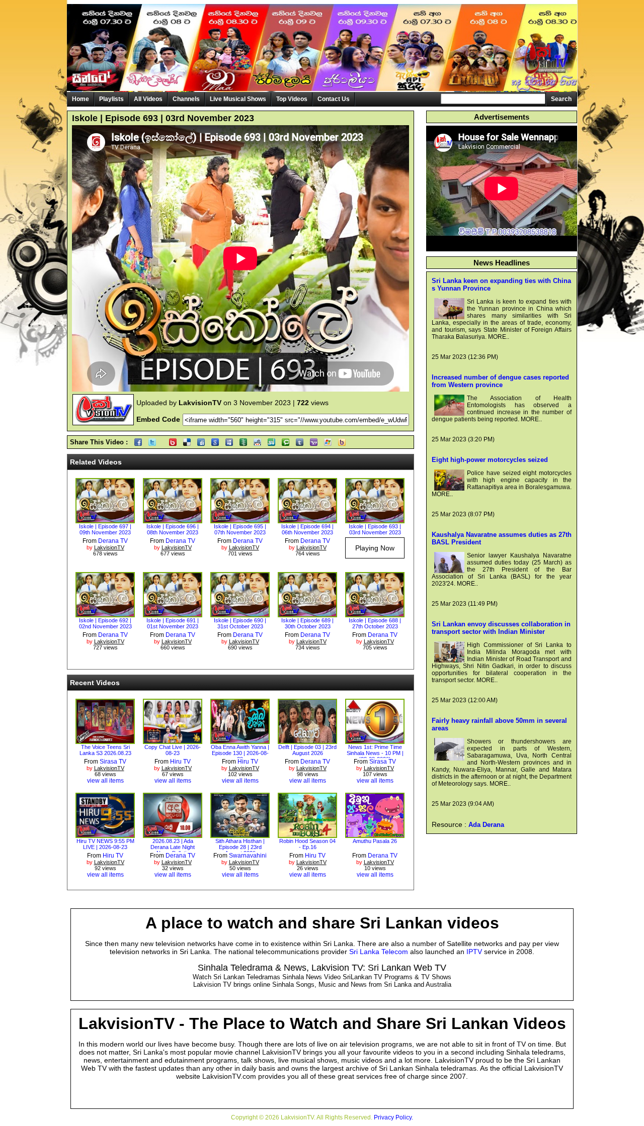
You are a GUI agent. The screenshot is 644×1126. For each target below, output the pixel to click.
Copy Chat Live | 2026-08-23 (172, 750)
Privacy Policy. (393, 1117)
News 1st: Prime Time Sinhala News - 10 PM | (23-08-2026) (375, 753)
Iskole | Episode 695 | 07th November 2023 (240, 529)
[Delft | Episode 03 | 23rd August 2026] (307, 740)
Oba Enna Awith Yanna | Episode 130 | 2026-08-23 (240, 753)
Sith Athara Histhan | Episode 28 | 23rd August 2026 (240, 847)
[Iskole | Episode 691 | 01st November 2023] (172, 614)
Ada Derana (486, 824)
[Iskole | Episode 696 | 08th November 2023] (172, 520)
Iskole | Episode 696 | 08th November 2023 (172, 529)
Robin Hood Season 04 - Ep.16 (307, 844)
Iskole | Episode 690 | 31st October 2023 (240, 623)
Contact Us (333, 99)
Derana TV (113, 540)
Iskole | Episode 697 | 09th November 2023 (105, 529)
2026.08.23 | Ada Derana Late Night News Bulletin (172, 847)
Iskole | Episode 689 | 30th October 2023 (307, 623)
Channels (186, 99)
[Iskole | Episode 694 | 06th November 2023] (307, 520)
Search (561, 99)
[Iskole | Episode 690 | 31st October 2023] (240, 614)
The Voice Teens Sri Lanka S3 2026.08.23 (105, 750)
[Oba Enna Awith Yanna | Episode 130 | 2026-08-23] (240, 740)
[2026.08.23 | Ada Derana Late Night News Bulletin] (172, 834)
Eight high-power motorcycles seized (490, 459)
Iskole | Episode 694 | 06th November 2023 (307, 529)
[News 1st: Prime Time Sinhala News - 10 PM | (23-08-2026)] (375, 740)
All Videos (148, 99)
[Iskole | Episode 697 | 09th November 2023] (105, 520)
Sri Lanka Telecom (378, 952)
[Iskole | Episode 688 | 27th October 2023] (375, 614)
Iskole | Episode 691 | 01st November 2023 (172, 623)
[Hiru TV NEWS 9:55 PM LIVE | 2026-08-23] (105, 834)
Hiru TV (180, 761)
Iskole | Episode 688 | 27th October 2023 (375, 623)
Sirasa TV (113, 761)
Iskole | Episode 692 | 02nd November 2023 (105, 623)
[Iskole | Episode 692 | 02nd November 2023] (105, 614)
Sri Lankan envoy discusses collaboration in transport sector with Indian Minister (501, 627)
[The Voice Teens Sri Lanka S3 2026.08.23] (105, 740)
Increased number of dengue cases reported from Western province (500, 381)
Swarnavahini (248, 855)
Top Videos (291, 99)
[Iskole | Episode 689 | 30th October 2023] (307, 614)
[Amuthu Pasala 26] (375, 834)
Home (80, 99)
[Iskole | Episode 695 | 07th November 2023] (240, 520)
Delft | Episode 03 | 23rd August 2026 (307, 750)
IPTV (474, 952)
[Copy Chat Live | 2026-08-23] (172, 740)
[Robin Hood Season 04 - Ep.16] (307, 834)
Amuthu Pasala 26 (375, 841)
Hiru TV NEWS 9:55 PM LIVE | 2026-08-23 (105, 844)
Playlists (111, 99)
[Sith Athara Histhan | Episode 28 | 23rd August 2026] (240, 834)
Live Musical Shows (238, 99)
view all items (105, 780)
